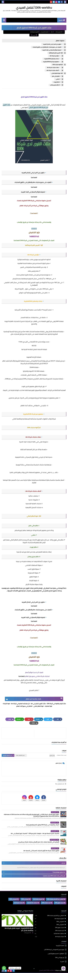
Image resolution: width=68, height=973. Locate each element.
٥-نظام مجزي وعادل (55, 85)
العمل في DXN (25, 899)
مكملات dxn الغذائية (32, 903)
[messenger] (59, 2)
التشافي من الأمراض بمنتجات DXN (55, 899)
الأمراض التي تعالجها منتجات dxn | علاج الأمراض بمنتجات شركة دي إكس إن (38, 842)
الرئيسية (61, 20)
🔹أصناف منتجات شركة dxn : (53, 70)
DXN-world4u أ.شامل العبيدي (34, 7)
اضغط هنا (34, 177)
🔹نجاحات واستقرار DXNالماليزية (52, 59)
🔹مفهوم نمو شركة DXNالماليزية (51, 62)
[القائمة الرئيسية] (4, 20)
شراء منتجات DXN (46, 903)
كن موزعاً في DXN (59, 957)
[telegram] (54, 2)
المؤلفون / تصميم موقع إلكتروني (56, 953)
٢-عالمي (58, 79)
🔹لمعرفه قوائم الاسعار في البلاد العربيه (52, 50)
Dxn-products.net (59, 784)
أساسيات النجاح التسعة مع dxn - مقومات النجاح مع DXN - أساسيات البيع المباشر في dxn (35, 833)
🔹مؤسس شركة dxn (55, 56)
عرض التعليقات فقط (20, 755)
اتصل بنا (62, 961)
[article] (18, 733)
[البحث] (3, 2)
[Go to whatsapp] (4, 968)
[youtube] (51, 2)
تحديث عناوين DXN (59, 903)
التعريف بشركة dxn (34, 32)
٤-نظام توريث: (57, 82)
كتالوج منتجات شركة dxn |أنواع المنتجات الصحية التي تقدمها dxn (41, 850)
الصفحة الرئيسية (44, 32)
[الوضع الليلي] (63, 968)
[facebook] (62, 2)
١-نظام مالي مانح (56, 76)
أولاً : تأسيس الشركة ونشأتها (56, 53)
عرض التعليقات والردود (7, 755)
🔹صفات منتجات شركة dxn (53, 67)
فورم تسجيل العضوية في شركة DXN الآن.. (54, 949)
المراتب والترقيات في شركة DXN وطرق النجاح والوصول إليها (42, 824)
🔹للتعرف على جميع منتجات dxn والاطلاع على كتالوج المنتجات (48, 47)
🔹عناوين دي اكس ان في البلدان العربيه (53, 44)
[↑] (34, 968)
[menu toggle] (65, 2)
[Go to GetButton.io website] (4, 971)
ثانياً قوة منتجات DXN (57, 65)
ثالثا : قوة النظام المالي (57, 73)
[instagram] (56, 2)
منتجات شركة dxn (18, 903)
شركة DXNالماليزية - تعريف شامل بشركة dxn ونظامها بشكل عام (19, 929)
